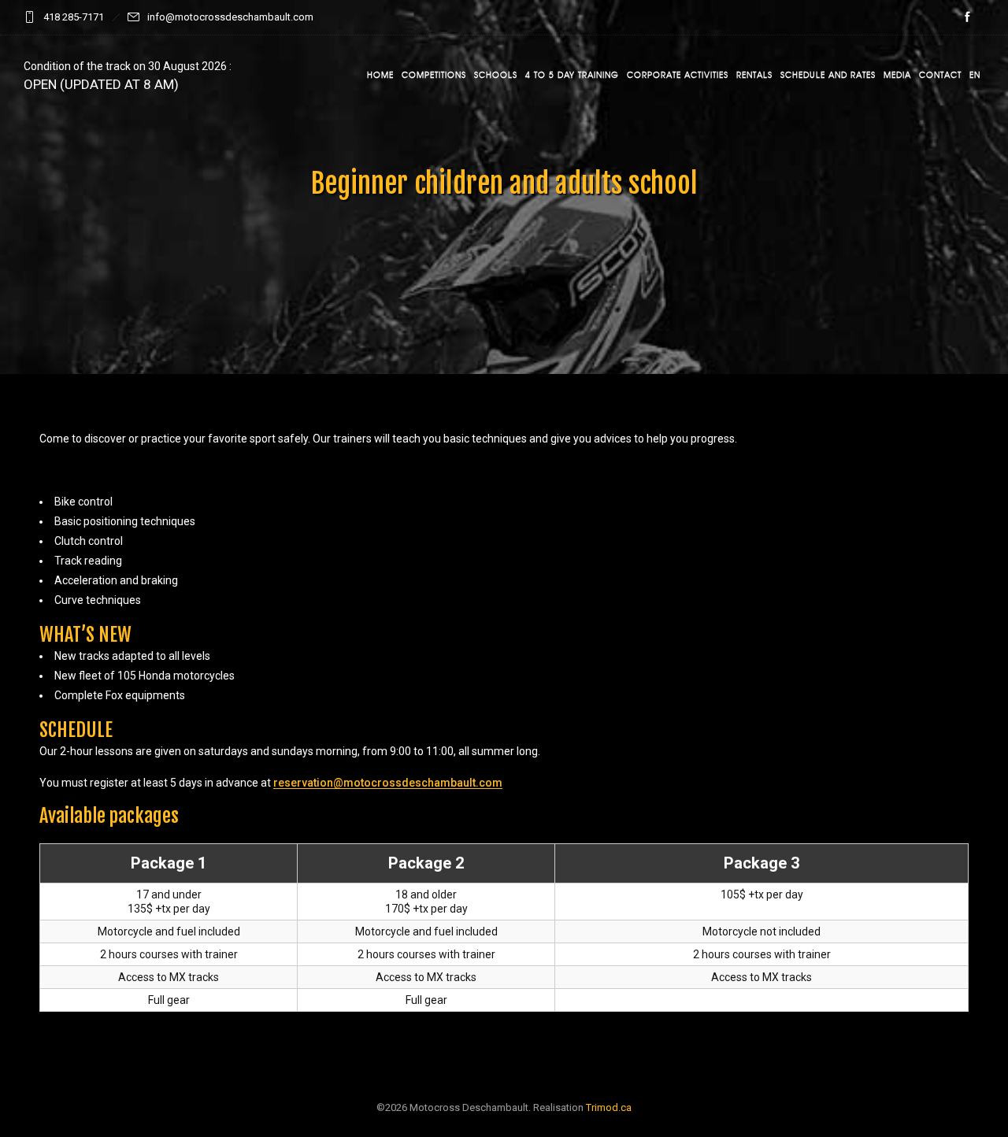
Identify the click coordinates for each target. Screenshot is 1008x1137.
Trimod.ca (609, 1107)
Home (380, 74)
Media (897, 74)
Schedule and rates (828, 74)
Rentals (754, 74)
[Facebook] (967, 17)
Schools (495, 74)
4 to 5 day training (572, 74)
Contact (940, 74)
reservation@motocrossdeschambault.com (387, 782)
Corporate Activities (677, 74)
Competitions (434, 74)
